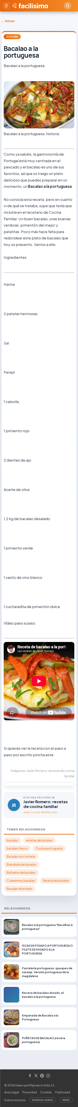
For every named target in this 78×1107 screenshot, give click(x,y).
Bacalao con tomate (21, 856)
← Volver (8, 21)
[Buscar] (68, 6)
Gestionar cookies (42, 1100)
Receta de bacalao (56, 880)
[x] (36, 1076)
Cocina (12, 36)
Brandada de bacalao (21, 864)
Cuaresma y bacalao (21, 880)
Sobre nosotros (15, 1100)
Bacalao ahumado (19, 888)
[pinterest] (42, 1076)
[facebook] (30, 1076)
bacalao (12, 840)
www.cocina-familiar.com (40, 812)
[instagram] (48, 1076)
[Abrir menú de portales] (6, 5)
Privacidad (29, 1092)
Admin (66, 1100)
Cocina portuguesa (49, 848)
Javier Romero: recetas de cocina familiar (45, 804)
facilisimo (33, 5)
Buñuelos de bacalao (21, 872)
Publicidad (62, 1092)
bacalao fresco (17, 848)
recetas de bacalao (39, 840)
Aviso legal (11, 1092)
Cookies (46, 1092)
